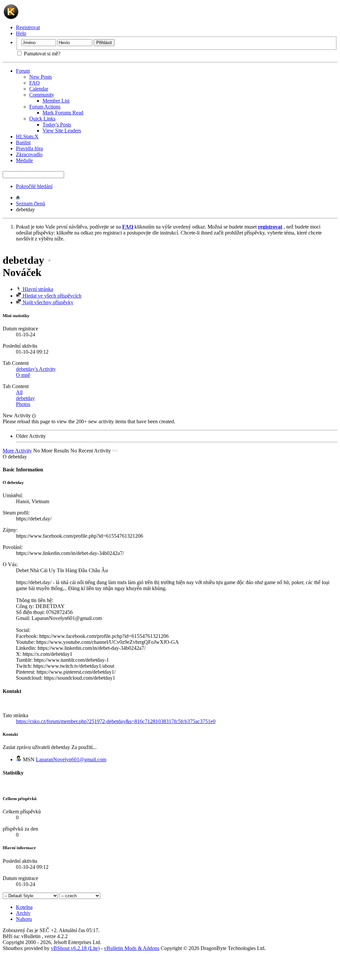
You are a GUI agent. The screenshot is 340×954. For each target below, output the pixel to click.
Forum (23, 71)
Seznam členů (30, 203)
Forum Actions (44, 106)
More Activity (17, 450)
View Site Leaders (61, 130)
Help (21, 33)
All (19, 392)
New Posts (40, 77)
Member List (55, 100)
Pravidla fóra (29, 148)
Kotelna (24, 907)
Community (41, 95)
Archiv (23, 913)
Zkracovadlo (29, 154)
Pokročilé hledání (34, 186)
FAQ (34, 83)
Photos (23, 404)
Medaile (24, 160)
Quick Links (42, 118)
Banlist (23, 142)
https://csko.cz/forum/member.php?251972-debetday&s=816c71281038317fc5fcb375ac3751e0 (115, 721)
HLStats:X (27, 136)
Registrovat (28, 27)
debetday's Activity (36, 369)
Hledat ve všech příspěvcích (51, 296)
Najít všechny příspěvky (47, 302)
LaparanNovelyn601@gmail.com (71, 759)
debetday (25, 398)
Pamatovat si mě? (41, 53)
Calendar (38, 89)
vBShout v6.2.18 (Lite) (75, 948)
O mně (23, 375)
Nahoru (24, 919)
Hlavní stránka (37, 289)
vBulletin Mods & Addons (131, 948)
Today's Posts (56, 124)
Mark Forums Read (62, 112)
